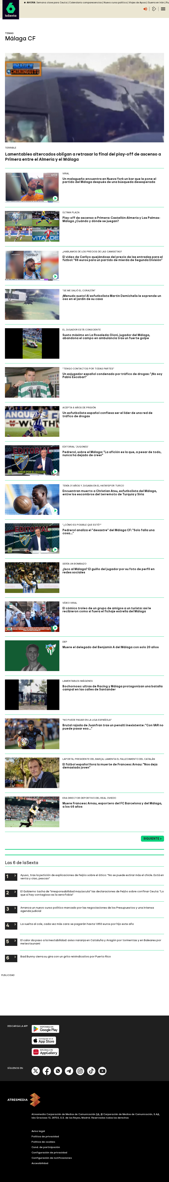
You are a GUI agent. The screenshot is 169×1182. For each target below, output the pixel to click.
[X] (36, 1074)
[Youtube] (102, 1074)
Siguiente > (152, 838)
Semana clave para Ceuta (51, 2)
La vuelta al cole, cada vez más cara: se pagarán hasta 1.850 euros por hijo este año (77, 923)
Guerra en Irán (156, 2)
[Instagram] (80, 1074)
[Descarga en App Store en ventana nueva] (44, 1043)
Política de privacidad (45, 1136)
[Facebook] (46, 1074)
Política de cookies (43, 1141)
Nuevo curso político (115, 2)
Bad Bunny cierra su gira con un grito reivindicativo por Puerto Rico (65, 956)
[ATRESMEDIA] (84, 1100)
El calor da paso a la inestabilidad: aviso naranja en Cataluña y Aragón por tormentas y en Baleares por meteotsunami (90, 941)
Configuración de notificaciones (52, 1157)
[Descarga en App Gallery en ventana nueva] (45, 1055)
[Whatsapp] (58, 1074)
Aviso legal (38, 1131)
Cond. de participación (46, 1147)
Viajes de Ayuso (137, 2)
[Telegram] (69, 1074)
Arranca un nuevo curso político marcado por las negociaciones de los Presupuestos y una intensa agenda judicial (87, 909)
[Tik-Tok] (91, 1074)
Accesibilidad (40, 1163)
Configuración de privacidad (49, 1152)
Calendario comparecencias (85, 2)
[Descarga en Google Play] (45, 1032)
